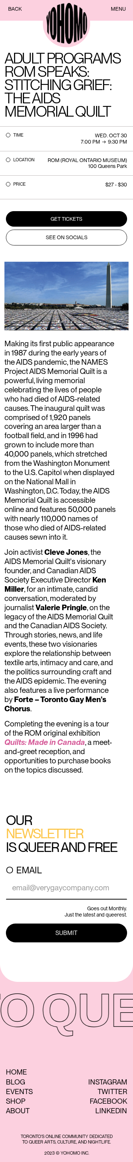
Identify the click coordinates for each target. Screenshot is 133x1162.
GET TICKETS (66, 219)
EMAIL (29, 870)
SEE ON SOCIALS (67, 237)
